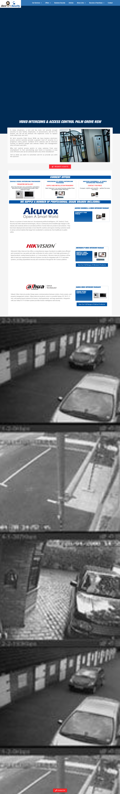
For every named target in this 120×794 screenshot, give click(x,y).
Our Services (36, 3)
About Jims (80, 3)
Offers (47, 3)
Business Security (59, 3)
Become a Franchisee (96, 3)
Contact (110, 3)
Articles (71, 3)
